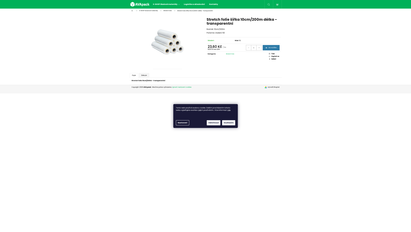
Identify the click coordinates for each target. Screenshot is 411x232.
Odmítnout (213, 122)
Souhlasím (229, 122)
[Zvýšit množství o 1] (259, 47)
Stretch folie (230, 54)
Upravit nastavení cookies (181, 87)
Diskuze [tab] (144, 75)
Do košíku (273, 48)
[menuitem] (166, 4)
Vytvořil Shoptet (274, 87)
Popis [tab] (134, 75)
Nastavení (182, 122)
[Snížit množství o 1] (248, 47)
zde (228, 110)
